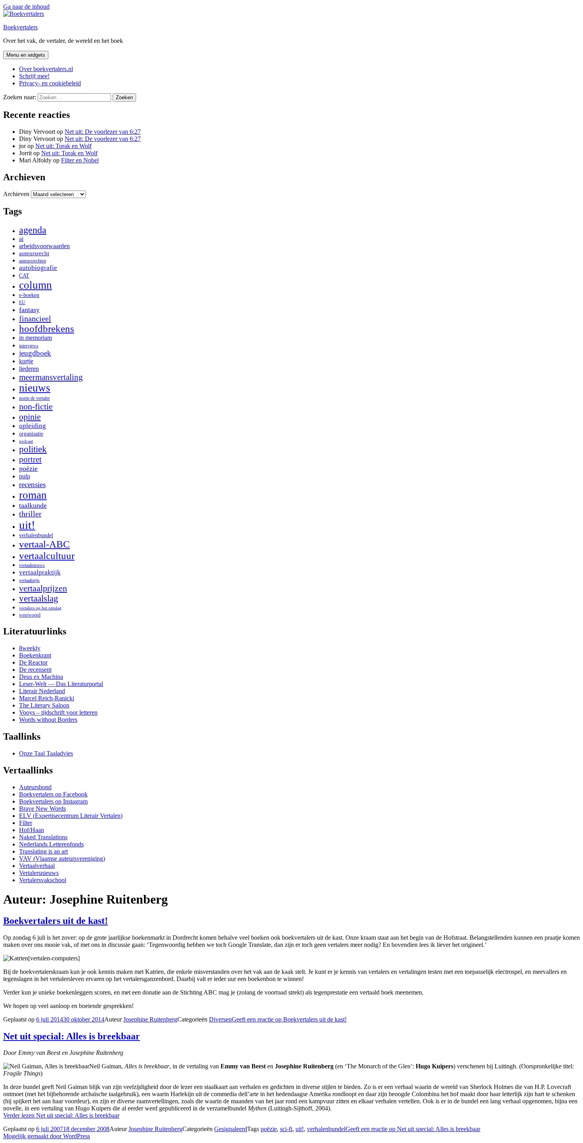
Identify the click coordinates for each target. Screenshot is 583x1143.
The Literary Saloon (44, 705)
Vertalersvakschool (42, 880)
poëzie (28, 468)
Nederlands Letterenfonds (51, 844)
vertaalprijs (29, 580)
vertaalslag (38, 598)
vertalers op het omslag (40, 608)
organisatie (31, 434)
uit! (27, 524)
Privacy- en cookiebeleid (50, 83)
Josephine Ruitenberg (150, 1019)
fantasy (29, 310)
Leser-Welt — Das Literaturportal (61, 683)
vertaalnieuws (32, 565)
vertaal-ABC (44, 544)
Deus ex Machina (41, 676)
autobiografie (38, 268)
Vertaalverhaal (37, 865)
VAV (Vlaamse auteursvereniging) (62, 858)
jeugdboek (35, 353)
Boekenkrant (35, 655)
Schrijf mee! (34, 76)
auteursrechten (32, 261)
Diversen (220, 1019)
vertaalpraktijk (40, 572)
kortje (26, 361)
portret (30, 459)
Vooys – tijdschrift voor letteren (58, 712)
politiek (33, 449)
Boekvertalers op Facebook (53, 794)
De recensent (35, 669)
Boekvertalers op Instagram (53, 801)
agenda (32, 229)
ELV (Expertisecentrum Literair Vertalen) (71, 815)
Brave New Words (42, 808)
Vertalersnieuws (39, 872)
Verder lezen (61, 1115)
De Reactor (33, 662)
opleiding (32, 426)
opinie (30, 417)
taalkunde (33, 505)
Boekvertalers (20, 27)
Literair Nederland (42, 691)
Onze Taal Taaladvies (46, 753)
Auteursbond (35, 787)
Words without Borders (48, 719)
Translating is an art (43, 851)
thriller (30, 514)
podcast (26, 441)
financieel (35, 318)
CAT (24, 276)
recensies (32, 484)
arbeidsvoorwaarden (44, 246)
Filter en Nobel (80, 160)
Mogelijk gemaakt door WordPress (46, 1136)
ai (21, 238)
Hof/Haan (31, 830)
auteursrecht (34, 253)
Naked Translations (43, 837)
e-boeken (29, 295)
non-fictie (36, 406)
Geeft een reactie (289, 1019)
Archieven (16, 194)
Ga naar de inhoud (26, 6)
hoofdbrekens (46, 328)
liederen (29, 368)
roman (33, 495)
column (35, 285)
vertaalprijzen (43, 588)
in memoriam (35, 337)
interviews (28, 346)
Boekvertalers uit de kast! (55, 921)
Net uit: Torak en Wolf (63, 146)
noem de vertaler (34, 398)
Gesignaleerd (230, 1129)
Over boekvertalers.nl (46, 69)
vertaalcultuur (47, 555)
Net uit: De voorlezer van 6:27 (103, 131)
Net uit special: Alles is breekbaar (71, 1036)
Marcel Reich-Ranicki (46, 698)
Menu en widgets (25, 55)
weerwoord (29, 615)
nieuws (34, 388)
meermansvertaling (51, 377)
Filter (25, 822)
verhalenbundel (36, 535)
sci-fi (286, 1129)
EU (22, 302)
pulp (24, 476)
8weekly (29, 648)
